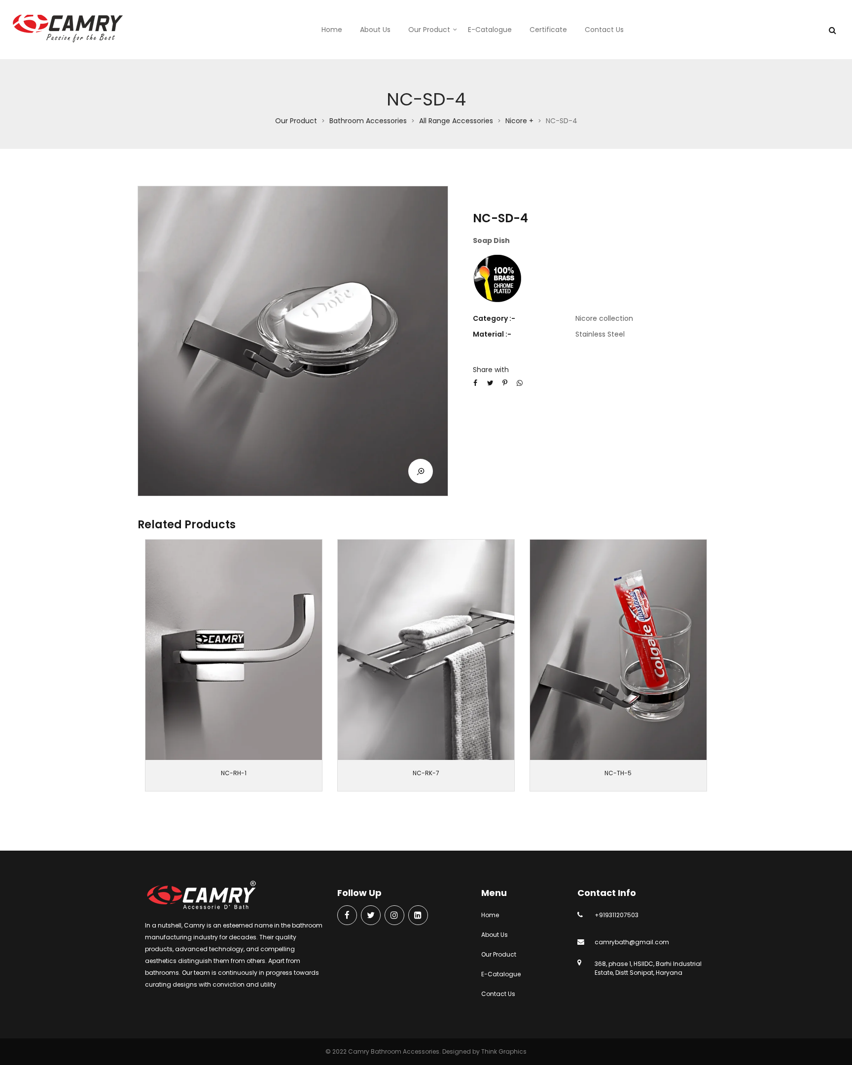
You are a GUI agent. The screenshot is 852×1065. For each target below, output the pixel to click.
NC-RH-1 (234, 773)
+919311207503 (617, 915)
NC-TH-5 (618, 773)
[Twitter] (371, 916)
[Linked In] (418, 916)
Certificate (548, 29)
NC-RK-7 (426, 773)
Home (331, 29)
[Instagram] (394, 916)
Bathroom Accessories (368, 121)
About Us (375, 29)
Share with (491, 370)
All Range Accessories (456, 121)
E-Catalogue (490, 29)
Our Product (429, 29)
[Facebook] (347, 916)
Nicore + (519, 121)
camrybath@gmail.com (632, 942)
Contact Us (604, 29)
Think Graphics (504, 1051)
